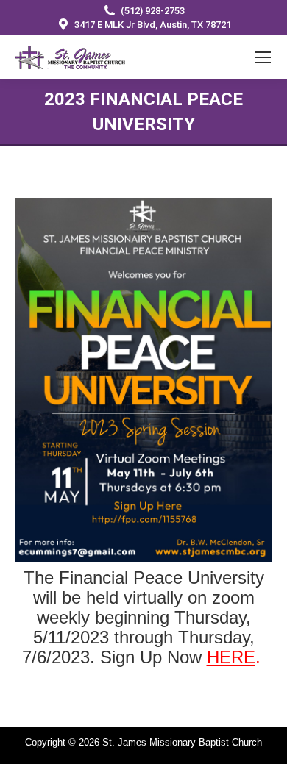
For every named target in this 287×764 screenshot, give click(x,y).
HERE (231, 657)
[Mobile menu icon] (262, 57)
